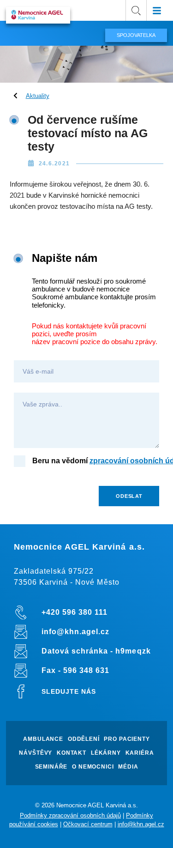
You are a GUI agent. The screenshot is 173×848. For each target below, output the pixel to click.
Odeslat (129, 496)
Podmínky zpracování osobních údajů (70, 815)
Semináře (51, 767)
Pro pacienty (126, 739)
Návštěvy (35, 753)
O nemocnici (92, 767)
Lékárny (106, 753)
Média (128, 767)
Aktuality (37, 95)
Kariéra (139, 753)
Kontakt (71, 753)
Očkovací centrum (88, 824)
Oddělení (84, 739)
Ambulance (43, 739)
